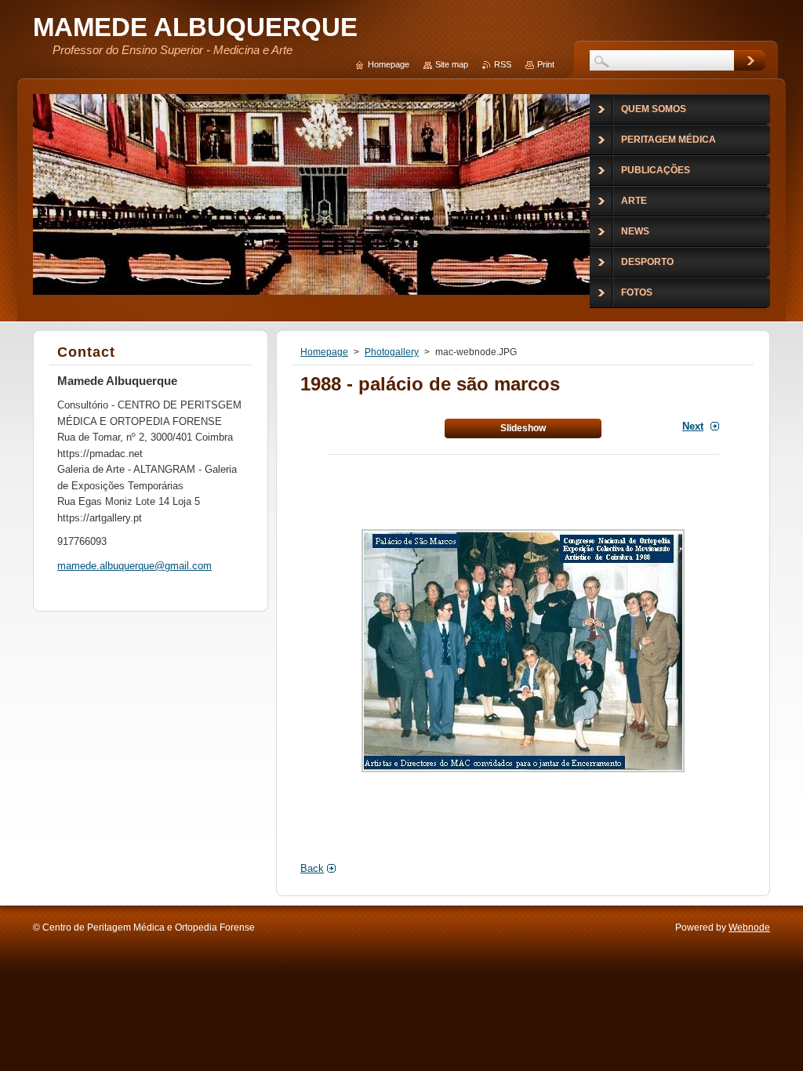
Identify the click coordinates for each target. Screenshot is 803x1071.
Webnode (749, 927)
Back (312, 868)
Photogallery (392, 352)
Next (692, 426)
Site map (451, 64)
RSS (502, 64)
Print (545, 64)
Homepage (324, 352)
